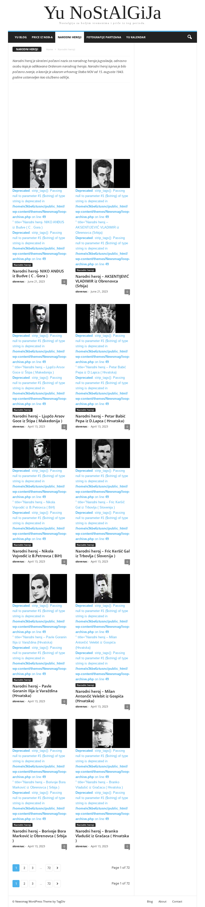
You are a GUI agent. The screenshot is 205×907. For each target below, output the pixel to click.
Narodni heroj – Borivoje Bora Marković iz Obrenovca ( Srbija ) (39, 835)
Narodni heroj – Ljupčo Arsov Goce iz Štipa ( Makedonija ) (38, 418)
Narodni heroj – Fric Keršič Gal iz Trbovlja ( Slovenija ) (103, 553)
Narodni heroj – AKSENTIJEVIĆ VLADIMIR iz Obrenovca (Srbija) (102, 281)
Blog (150, 901)
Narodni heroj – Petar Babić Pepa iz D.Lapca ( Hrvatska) (100, 418)
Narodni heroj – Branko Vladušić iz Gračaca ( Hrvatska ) (102, 835)
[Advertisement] (71, 122)
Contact (177, 901)
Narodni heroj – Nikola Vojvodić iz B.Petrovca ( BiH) (37, 553)
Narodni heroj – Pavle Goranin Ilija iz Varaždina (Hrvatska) (35, 691)
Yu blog (21, 37)
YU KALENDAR (136, 37)
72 (49, 868)
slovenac (18, 281)
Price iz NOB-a (42, 37)
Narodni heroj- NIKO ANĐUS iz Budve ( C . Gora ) (38, 273)
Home (49, 49)
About (162, 901)
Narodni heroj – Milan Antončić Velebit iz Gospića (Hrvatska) (100, 696)
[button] (189, 37)
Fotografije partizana (103, 37)
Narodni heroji (70, 37)
